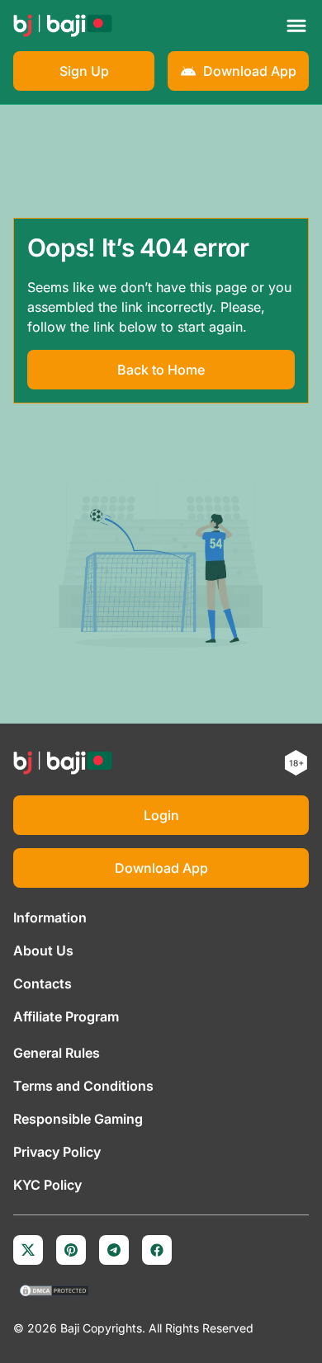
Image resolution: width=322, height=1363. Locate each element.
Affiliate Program (66, 1016)
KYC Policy (47, 1185)
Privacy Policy (57, 1152)
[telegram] (114, 1250)
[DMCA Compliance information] (55, 1292)
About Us (43, 950)
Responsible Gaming (78, 1119)
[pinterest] (71, 1250)
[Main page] (62, 26)
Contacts (42, 983)
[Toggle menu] (296, 25)
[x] (28, 1250)
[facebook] (157, 1250)
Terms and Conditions (83, 1086)
